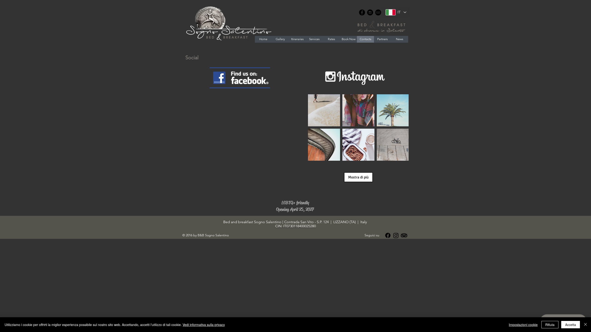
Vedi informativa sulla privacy (204, 324)
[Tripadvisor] (404, 235)
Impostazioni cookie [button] (523, 324)
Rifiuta (550, 324)
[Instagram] (395, 235)
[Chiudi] (585, 324)
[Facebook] (387, 235)
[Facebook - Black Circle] (362, 12)
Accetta (570, 324)
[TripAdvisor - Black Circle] (378, 12)
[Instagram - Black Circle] (370, 12)
